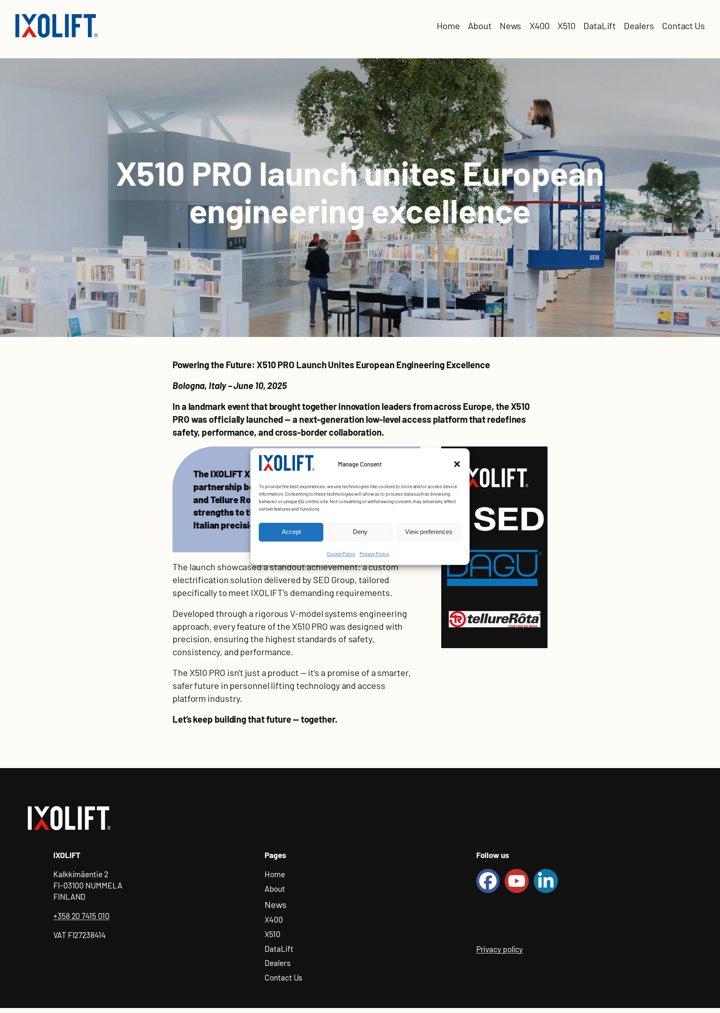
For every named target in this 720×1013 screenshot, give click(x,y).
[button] (457, 464)
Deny (360, 532)
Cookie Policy (341, 553)
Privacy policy (499, 949)
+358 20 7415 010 (81, 916)
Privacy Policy (374, 553)
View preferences (428, 532)
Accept (291, 532)
